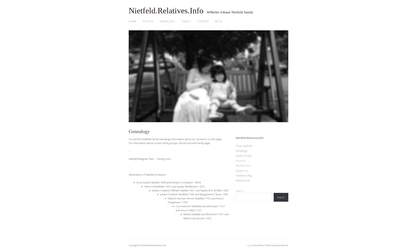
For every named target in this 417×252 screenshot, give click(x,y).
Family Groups (244, 155)
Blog (218, 21)
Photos (148, 21)
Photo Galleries (244, 145)
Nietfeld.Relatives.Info (166, 10)
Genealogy (167, 21)
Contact (203, 21)
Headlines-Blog (244, 175)
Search (239, 191)
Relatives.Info (243, 180)
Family (186, 21)
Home (132, 21)
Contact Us (242, 170)
